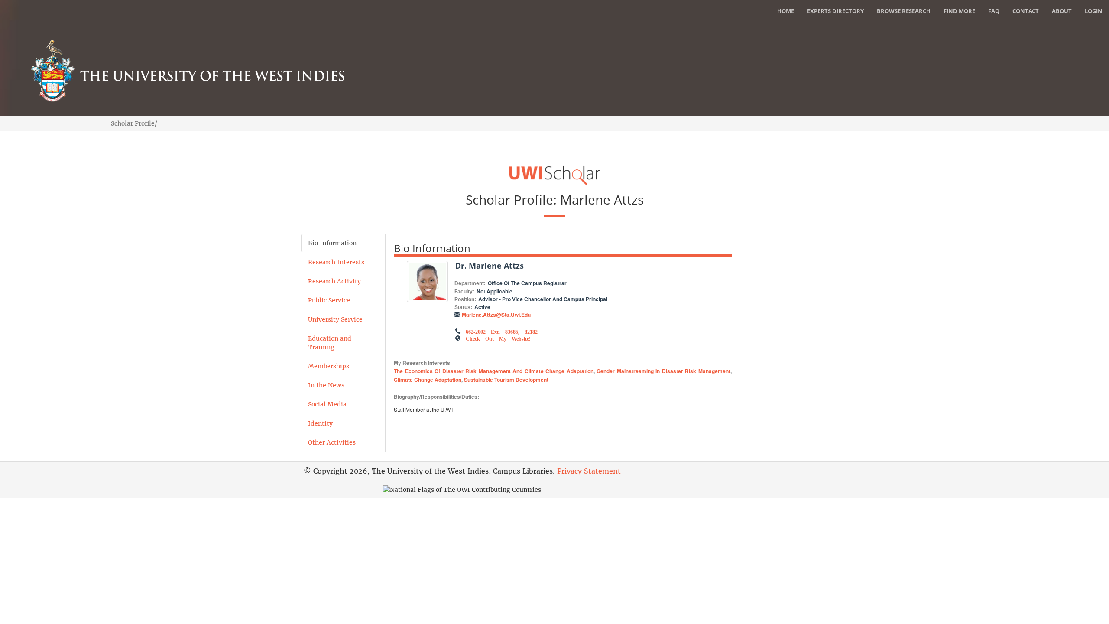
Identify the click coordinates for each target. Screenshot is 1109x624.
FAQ (993, 11)
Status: (463, 307)
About (1062, 11)
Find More (959, 11)
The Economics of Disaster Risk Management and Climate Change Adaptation (493, 371)
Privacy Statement (589, 471)
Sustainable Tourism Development (506, 380)
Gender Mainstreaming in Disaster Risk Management (663, 371)
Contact (1025, 11)
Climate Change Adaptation (427, 380)
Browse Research (904, 11)
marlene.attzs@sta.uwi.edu (496, 314)
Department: (470, 283)
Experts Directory (835, 11)
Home (785, 11)
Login (1094, 11)
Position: (465, 299)
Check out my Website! (498, 338)
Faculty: (464, 292)
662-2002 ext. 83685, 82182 (502, 331)
